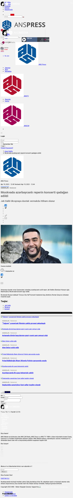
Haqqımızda (9, 10)
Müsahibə (8, 71)
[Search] (12, 15)
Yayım (4, 414)
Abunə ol (4, 471)
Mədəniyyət (13, 187)
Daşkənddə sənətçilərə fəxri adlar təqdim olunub (21, 385)
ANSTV (26, 96)
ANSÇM (26, 126)
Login (3, 146)
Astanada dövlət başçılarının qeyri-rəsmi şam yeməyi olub (25, 335)
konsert (7, 309)
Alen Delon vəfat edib (10, 348)
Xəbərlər (7, 68)
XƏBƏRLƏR (5, 188)
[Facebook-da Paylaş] (6, 206)
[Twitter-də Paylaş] (6, 208)
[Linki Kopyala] (6, 216)
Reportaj (7, 99)
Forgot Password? (7, 148)
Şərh (2, 401)
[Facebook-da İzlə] (2, 448)
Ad (2, 395)
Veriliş (7, 101)
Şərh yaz (7, 392)
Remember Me (8, 144)
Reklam (7, 8)
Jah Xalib (8, 305)
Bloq (6, 69)
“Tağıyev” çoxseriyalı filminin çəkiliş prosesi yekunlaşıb (23, 323)
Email (2, 397)
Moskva (7, 307)
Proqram (4, 428)
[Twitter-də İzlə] (2, 450)
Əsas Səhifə (9, 151)
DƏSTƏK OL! (5, 478)
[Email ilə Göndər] (6, 219)
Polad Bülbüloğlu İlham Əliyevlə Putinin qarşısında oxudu (24, 361)
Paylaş (3, 403)
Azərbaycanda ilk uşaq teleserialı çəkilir (18, 373)
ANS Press (42, 64)
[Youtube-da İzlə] (2, 453)
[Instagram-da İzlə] (2, 456)
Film (3, 430)
